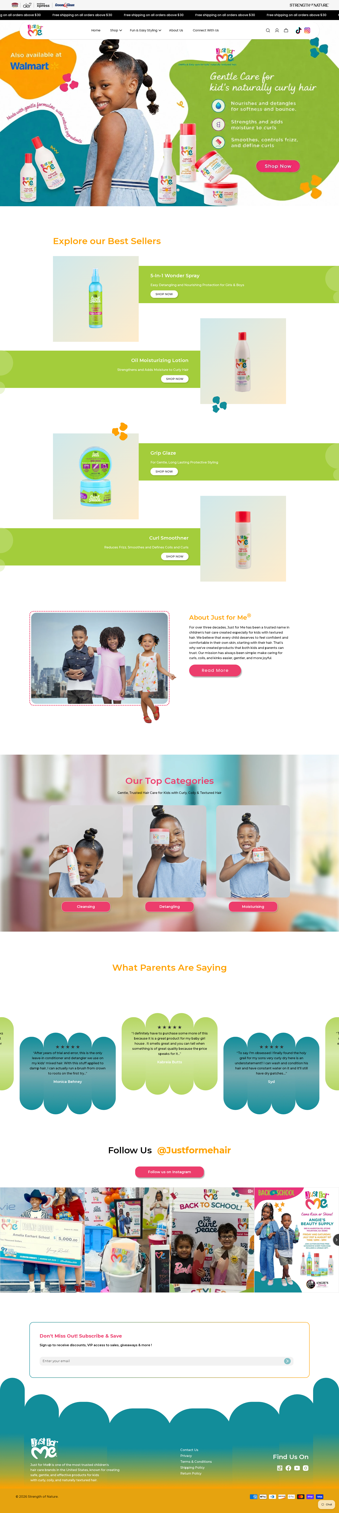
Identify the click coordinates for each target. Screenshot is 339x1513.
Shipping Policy (192, 1467)
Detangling (169, 907)
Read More (215, 670)
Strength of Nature (43, 1496)
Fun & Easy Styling (143, 30)
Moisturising (253, 907)
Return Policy (190, 1473)
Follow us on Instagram (169, 1172)
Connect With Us (206, 30)
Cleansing (86, 907)
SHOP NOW (164, 294)
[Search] (268, 30)
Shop (114, 30)
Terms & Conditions (196, 1462)
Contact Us (189, 1450)
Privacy (186, 1456)
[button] (161, 190)
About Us (176, 30)
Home (95, 30)
